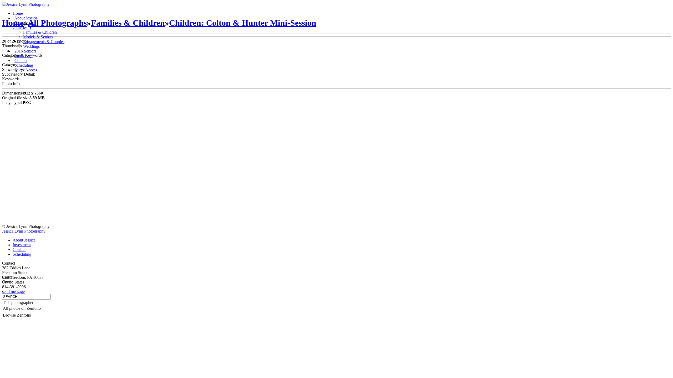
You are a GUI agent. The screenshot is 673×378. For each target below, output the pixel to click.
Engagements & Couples (43, 41)
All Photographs (57, 23)
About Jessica (24, 240)
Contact (20, 60)
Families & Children (40, 32)
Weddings (31, 46)
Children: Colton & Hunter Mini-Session (242, 23)
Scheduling (23, 65)
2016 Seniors (25, 51)
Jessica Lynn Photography (23, 231)
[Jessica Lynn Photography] (26, 4)
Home (18, 13)
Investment (22, 245)
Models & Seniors (38, 37)
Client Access (25, 70)
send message (13, 291)
